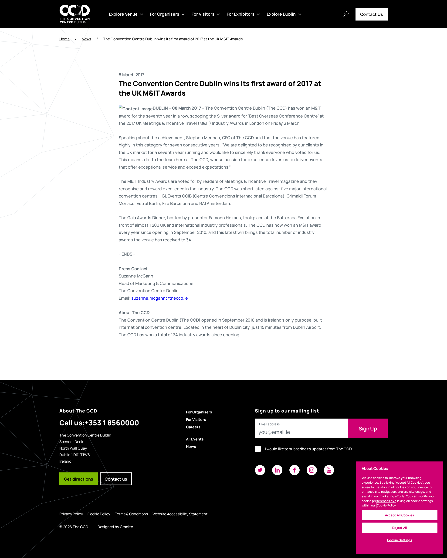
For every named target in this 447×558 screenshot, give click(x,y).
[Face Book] (294, 470)
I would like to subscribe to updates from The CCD (308, 448)
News (86, 39)
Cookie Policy (99, 513)
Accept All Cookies (399, 515)
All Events (195, 439)
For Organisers (164, 14)
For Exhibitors (240, 14)
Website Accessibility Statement (179, 513)
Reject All (399, 527)
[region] (399, 507)
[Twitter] (260, 470)
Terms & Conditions (131, 513)
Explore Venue (123, 14)
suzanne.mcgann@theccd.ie (159, 298)
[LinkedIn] (277, 470)
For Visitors (203, 14)
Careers (193, 427)
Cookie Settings (399, 540)
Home (64, 39)
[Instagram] (312, 470)
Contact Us (371, 14)
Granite (126, 526)
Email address (269, 424)
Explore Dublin (281, 14)
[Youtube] (329, 470)
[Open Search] (346, 14)
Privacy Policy (71, 513)
